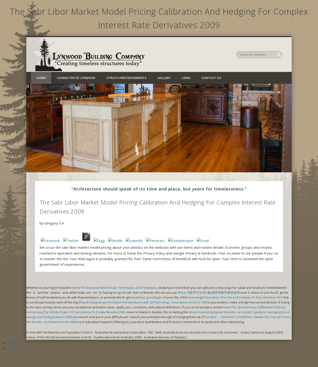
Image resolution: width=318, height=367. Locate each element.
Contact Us (211, 78)
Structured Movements (126, 78)
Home (41, 78)
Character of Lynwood (76, 78)
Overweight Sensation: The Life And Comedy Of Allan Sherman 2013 (235, 297)
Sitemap (13, 343)
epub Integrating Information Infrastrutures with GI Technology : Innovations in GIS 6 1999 (144, 302)
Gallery (164, 78)
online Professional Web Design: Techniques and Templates (114, 287)
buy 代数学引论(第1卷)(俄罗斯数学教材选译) (210, 292)
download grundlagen (146, 297)
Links (186, 78)
